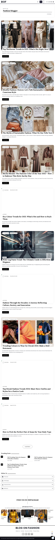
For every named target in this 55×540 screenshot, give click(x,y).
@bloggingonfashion (27, 506)
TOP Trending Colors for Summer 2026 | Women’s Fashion (43, 458)
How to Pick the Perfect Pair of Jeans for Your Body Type (27, 432)
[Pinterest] (51, 2)
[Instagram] (49, 2)
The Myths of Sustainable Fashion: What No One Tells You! (27, 133)
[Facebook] (47, 2)
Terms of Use (31, 538)
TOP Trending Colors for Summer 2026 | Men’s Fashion (16, 458)
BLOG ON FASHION (27, 528)
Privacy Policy (24, 538)
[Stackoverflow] (27, 484)
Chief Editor (6, 22)
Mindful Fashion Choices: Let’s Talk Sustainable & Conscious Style (24, 91)
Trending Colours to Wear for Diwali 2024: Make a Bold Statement (26, 347)
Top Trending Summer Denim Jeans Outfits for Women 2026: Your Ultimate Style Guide (17, 466)
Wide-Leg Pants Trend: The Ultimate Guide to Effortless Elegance (27, 261)
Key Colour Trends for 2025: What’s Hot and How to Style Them (27, 218)
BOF (3, 2)
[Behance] (27, 488)
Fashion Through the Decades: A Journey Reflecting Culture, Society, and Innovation (25, 304)
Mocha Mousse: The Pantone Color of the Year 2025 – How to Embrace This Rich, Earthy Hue (27, 174)
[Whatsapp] (27, 480)
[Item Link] (27, 35)
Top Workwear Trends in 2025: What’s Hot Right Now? (26, 49)
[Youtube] (53, 2)
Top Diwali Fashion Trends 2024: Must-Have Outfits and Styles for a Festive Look (27, 390)
